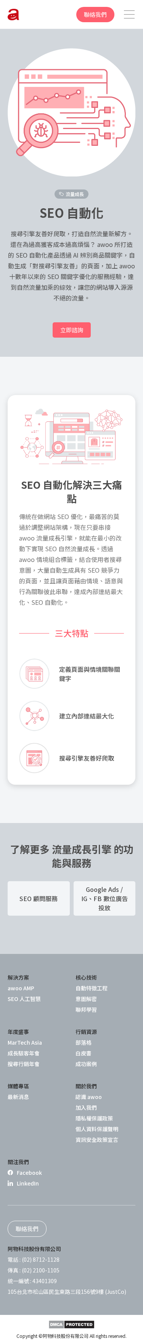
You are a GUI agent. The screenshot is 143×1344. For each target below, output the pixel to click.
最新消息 (18, 1097)
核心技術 (86, 977)
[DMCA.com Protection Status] (71, 1324)
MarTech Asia (25, 1042)
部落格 (84, 1042)
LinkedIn (28, 1183)
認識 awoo (89, 1097)
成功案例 (86, 1064)
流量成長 (75, 194)
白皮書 (84, 1053)
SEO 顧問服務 (38, 898)
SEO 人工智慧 (24, 999)
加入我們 (86, 1107)
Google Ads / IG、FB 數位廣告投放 (104, 898)
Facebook (29, 1172)
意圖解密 (86, 999)
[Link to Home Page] (13, 14)
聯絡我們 (95, 14)
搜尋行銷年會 (24, 1064)
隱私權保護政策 (94, 1118)
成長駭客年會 (24, 1053)
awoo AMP (21, 988)
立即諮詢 (71, 330)
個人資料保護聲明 (97, 1129)
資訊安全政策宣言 (97, 1139)
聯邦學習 (86, 1009)
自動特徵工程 (92, 988)
